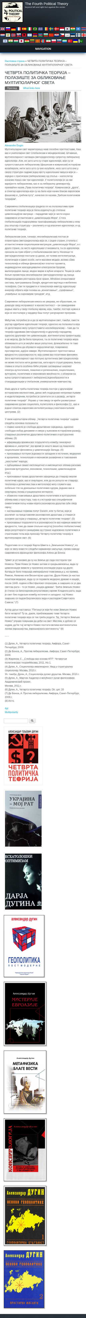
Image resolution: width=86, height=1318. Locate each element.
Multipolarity (11, 712)
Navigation (43, 48)
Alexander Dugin (14, 145)
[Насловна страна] (12, 22)
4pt (6, 708)
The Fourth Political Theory (46, 4)
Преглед (13, 88)
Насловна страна (15, 61)
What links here (31, 88)
